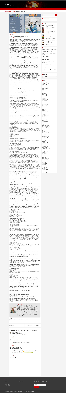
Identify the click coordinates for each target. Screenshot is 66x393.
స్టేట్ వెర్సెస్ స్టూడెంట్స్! (53, 49)
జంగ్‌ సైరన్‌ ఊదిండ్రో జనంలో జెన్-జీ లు (49, 70)
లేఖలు (43, 110)
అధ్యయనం (43, 118)
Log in (6, 381)
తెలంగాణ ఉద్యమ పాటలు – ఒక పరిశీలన (49, 54)
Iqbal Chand (44, 64)
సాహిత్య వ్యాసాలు (12, 34)
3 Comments (22, 37)
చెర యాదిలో (44, 131)
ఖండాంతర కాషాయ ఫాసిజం (50, 44)
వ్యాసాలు (43, 162)
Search (56, 15)
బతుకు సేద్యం (44, 94)
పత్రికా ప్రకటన (44, 145)
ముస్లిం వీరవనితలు (45, 136)
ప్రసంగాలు (43, 130)
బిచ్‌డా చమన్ (44, 93)
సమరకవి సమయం (45, 99)
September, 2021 (12, 37)
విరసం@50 (44, 100)
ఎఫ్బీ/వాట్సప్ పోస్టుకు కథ (45, 124)
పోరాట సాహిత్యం (44, 158)
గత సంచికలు (30, 9)
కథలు (43, 155)
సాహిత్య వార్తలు (44, 168)
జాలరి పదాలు (50, 51)
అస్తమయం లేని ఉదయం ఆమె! (50, 38)
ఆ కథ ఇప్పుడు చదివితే (45, 114)
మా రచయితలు (19, 9)
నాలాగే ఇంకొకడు (48, 35)
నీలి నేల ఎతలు (44, 111)
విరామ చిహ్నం (48, 30)
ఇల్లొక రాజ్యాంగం (44, 121)
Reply (13, 337)
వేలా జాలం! (47, 56)
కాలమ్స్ (43, 157)
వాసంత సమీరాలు (44, 135)
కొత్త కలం (43, 123)
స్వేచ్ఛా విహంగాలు (45, 132)
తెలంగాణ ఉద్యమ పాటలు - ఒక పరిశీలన (50, 26)
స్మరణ (43, 164)
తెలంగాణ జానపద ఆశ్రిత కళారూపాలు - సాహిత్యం (51, 40)
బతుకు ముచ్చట (44, 160)
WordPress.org (7, 385)
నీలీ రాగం (43, 86)
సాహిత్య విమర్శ (44, 167)
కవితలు (43, 152)
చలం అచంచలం (44, 137)
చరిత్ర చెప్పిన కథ (44, 104)
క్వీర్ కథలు (43, 107)
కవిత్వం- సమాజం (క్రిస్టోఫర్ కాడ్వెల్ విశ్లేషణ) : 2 (51, 28)
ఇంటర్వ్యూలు (44, 161)
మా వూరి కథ (44, 105)
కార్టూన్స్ (43, 109)
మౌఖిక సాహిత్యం (44, 172)
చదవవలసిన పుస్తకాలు (49, 42)
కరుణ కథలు (44, 153)
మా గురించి (10, 9)
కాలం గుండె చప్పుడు (45, 88)
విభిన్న (43, 141)
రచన (43, 120)
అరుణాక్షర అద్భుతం (45, 127)
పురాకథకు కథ (44, 142)
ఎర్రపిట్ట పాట (44, 91)
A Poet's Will (44, 83)
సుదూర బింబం (44, 102)
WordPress (32, 391)
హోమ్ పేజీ (7, 9)
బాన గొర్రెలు (12, 325)
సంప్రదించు (38, 9)
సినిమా (43, 89)
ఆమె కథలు (44, 95)
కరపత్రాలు (43, 82)
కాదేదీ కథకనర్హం (44, 146)
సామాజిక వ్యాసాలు (45, 148)
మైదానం (43, 98)
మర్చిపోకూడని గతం (45, 125)
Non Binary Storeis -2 (46, 103)
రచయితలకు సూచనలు (24, 9)
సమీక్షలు (43, 163)
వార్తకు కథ (43, 97)
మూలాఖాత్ (43, 129)
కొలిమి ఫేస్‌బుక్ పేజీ (46, 19)
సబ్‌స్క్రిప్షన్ (34, 9)
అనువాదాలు (44, 169)
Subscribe (36, 387)
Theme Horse (19, 391)
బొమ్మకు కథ (44, 108)
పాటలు (43, 113)
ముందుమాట (44, 116)
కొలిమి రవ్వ (44, 147)
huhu (43, 56)
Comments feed (7, 384)
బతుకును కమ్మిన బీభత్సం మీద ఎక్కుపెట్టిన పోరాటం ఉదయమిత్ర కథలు (50, 33)
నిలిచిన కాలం (44, 84)
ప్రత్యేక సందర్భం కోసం (45, 126)
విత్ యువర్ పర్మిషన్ (45, 115)
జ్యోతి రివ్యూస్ (44, 140)
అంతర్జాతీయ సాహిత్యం (45, 171)
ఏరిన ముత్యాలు (44, 166)
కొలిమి (7, 4)
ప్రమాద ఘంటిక (48, 37)
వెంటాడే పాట (44, 156)
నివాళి (43, 134)
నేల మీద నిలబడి (44, 87)
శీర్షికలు (14, 9)
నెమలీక (43, 150)
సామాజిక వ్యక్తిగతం (45, 92)
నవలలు (43, 144)
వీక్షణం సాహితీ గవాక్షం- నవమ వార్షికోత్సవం (33, 325)
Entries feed (7, 383)
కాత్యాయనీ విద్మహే (17, 37)
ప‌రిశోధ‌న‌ (43, 139)
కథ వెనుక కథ (44, 119)
